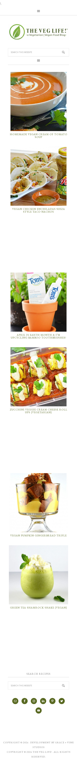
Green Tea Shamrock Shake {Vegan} (38, 607)
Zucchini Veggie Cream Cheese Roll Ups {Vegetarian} (38, 411)
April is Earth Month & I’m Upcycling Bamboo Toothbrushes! (38, 336)
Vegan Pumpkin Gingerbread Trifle (38, 535)
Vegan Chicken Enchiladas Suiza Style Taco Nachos (38, 210)
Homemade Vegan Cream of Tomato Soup (38, 136)
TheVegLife (38, 32)
